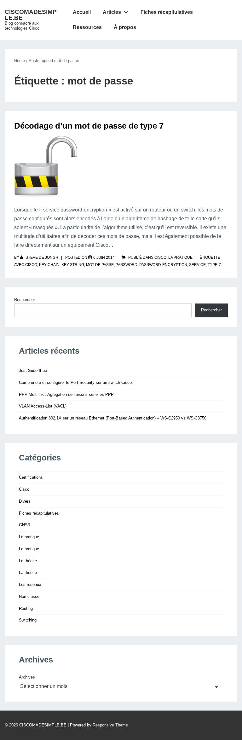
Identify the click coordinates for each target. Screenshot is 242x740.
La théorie (28, 560)
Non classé (29, 596)
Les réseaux (30, 584)
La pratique (180, 257)
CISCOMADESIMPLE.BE (31, 15)
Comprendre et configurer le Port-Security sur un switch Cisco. (76, 382)
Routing (26, 608)
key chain (49, 265)
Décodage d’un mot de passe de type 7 (89, 125)
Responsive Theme (110, 725)
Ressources (87, 27)
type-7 (214, 265)
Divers (25, 501)
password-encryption (163, 265)
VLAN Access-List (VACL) (42, 406)
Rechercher (24, 299)
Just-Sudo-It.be (33, 370)
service (197, 265)
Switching (28, 620)
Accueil (82, 12)
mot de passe (100, 265)
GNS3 (24, 525)
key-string (72, 265)
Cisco (160, 257)
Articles (112, 12)
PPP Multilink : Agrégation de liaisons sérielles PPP (66, 394)
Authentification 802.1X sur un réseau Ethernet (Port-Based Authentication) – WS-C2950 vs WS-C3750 (112, 418)
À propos (125, 27)
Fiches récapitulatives (167, 12)
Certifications (31, 477)
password (126, 265)
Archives (27, 677)
